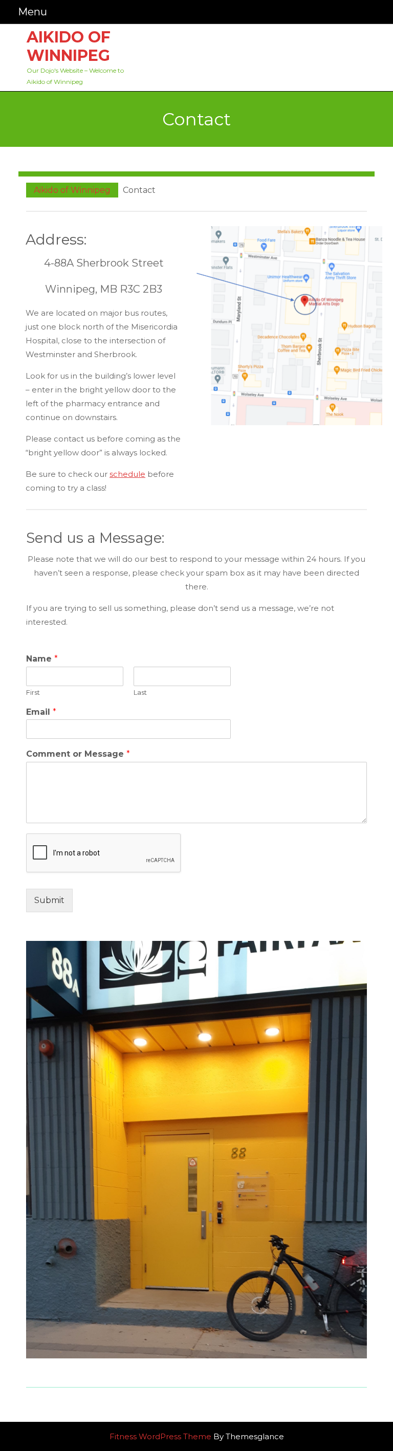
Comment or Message (78, 754)
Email (41, 712)
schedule (127, 474)
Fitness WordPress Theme (160, 1436)
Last (140, 692)
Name (42, 659)
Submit (49, 900)
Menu (32, 11)
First (33, 692)
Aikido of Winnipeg (69, 46)
